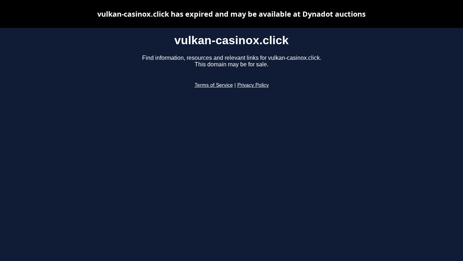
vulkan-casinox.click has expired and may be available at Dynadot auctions (231, 14)
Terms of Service (214, 85)
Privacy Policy (253, 85)
